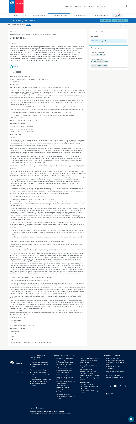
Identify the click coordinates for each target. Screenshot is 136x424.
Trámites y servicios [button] (18, 15)
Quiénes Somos (82, 6)
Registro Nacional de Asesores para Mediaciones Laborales (89, 359)
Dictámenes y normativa (59, 15)
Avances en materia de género (89, 375)
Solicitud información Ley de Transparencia (40, 376)
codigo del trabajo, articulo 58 (99, 65)
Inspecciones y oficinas (81, 15)
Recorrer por (105, 20)
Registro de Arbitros (62, 388)
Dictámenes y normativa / (18, 24)
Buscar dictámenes (120, 20)
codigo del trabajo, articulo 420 (99, 61)
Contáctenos (95, 6)
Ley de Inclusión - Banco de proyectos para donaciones (88, 366)
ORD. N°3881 (17, 66)
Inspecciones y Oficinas (36, 413)
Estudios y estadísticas (102, 15)
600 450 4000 (33, 411)
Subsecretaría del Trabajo (40, 362)
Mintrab (34, 360)
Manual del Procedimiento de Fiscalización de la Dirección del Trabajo (115, 362)
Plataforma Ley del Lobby (39, 381)
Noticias (70, 6)
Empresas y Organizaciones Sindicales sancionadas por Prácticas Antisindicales (65, 362)
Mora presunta (84, 363)
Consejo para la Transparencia (41, 379)
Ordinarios (28, 24)
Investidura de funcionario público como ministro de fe (65, 378)
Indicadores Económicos (87, 373)
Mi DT (117, 15)
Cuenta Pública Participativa (114, 377)
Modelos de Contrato (112, 358)
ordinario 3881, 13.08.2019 (98, 55)
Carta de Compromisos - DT (114, 375)
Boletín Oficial (110, 369)
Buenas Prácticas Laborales (64, 358)
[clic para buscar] (126, 6)
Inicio (9, 24)
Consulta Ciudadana (86, 384)
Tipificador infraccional (113, 366)
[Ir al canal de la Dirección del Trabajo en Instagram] (124, 386)
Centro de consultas (39, 15)
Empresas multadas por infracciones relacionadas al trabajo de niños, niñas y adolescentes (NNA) (65, 369)
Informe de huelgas (62, 375)
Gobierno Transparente (39, 373)
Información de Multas (63, 394)
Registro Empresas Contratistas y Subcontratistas (66, 382)
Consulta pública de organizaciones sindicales (88, 370)
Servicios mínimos (62, 385)
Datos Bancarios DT (86, 382)
